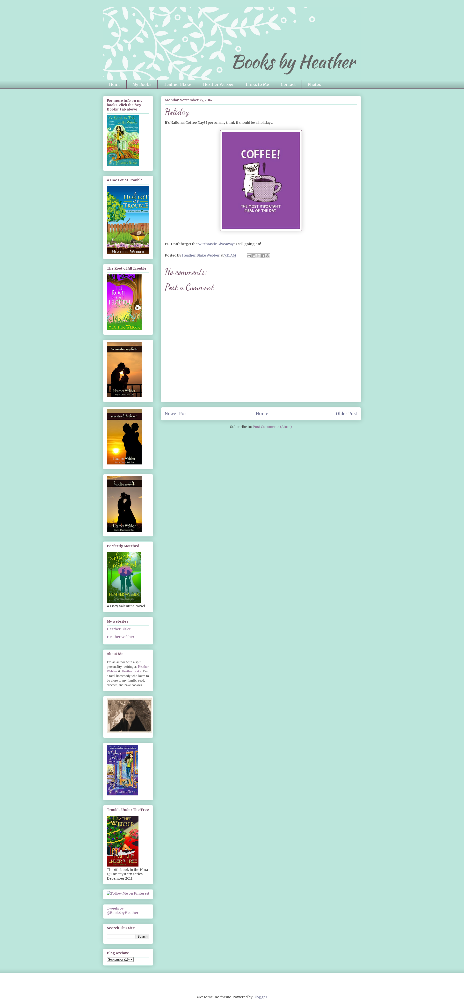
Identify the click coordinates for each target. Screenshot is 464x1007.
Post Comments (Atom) (272, 427)
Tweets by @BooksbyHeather (122, 910)
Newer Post (176, 413)
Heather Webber (218, 84)
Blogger (260, 997)
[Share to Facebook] (263, 255)
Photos (314, 84)
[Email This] (249, 255)
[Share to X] (258, 255)
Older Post (346, 413)
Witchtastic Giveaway (216, 244)
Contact (288, 84)
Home (115, 84)
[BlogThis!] (253, 255)
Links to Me (257, 84)
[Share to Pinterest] (267, 255)
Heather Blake (177, 84)
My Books (142, 84)
